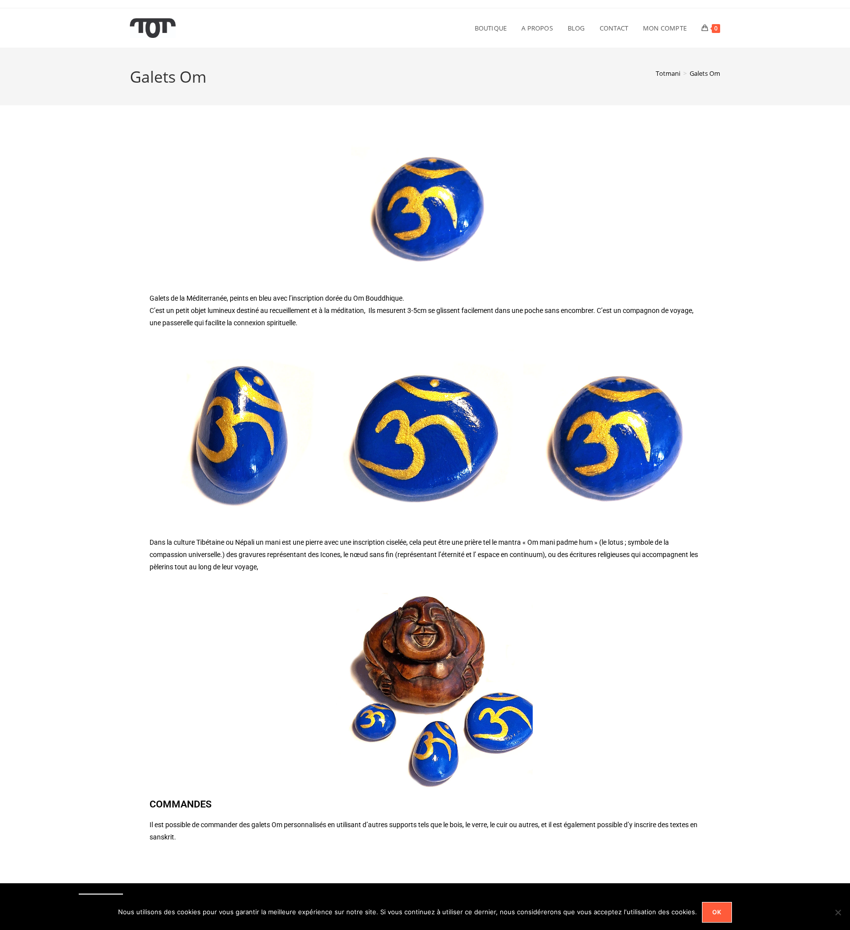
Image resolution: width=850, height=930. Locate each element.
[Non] (838, 912)
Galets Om (705, 73)
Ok (717, 912)
